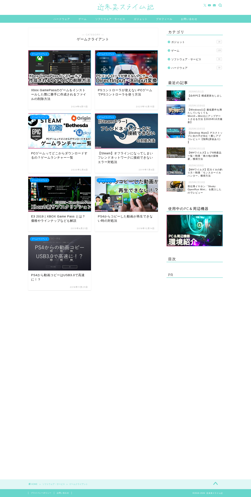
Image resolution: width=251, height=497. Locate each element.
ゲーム (83, 19)
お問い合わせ (189, 19)
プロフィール (164, 19)
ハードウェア (62, 19)
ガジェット (141, 19)
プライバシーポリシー (41, 493)
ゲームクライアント (78, 484)
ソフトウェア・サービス (110, 19)
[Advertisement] (192, 376)
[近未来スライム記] (125, 10)
